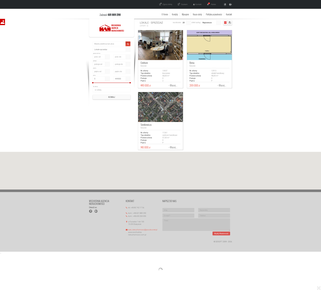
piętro (94, 68)
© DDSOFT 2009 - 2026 (223, 242)
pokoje (95, 60)
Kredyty (175, 14)
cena (94, 75)
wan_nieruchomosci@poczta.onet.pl (142, 230)
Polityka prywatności (214, 14)
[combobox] (109, 49)
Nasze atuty (197, 14)
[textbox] (109, 44)
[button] (225, 22)
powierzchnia (96, 53)
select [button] (128, 49)
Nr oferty (95, 86)
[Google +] (230, 4)
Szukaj (111, 97)
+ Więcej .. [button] (173, 85)
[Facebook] (225, 4)
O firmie (165, 14)
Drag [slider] (92, 82)
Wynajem (185, 14)
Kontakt (229, 14)
